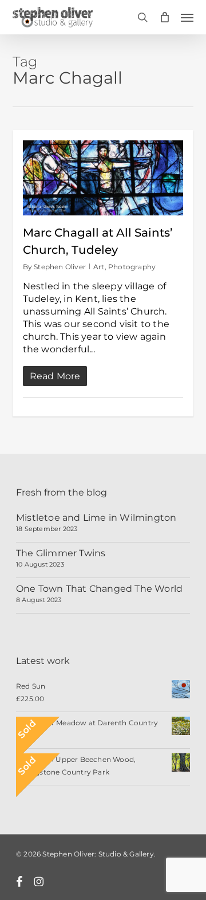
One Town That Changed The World (99, 588)
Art (99, 266)
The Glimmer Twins (60, 553)
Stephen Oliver (60, 266)
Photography (132, 266)
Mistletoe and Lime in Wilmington (96, 517)
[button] (187, 17)
